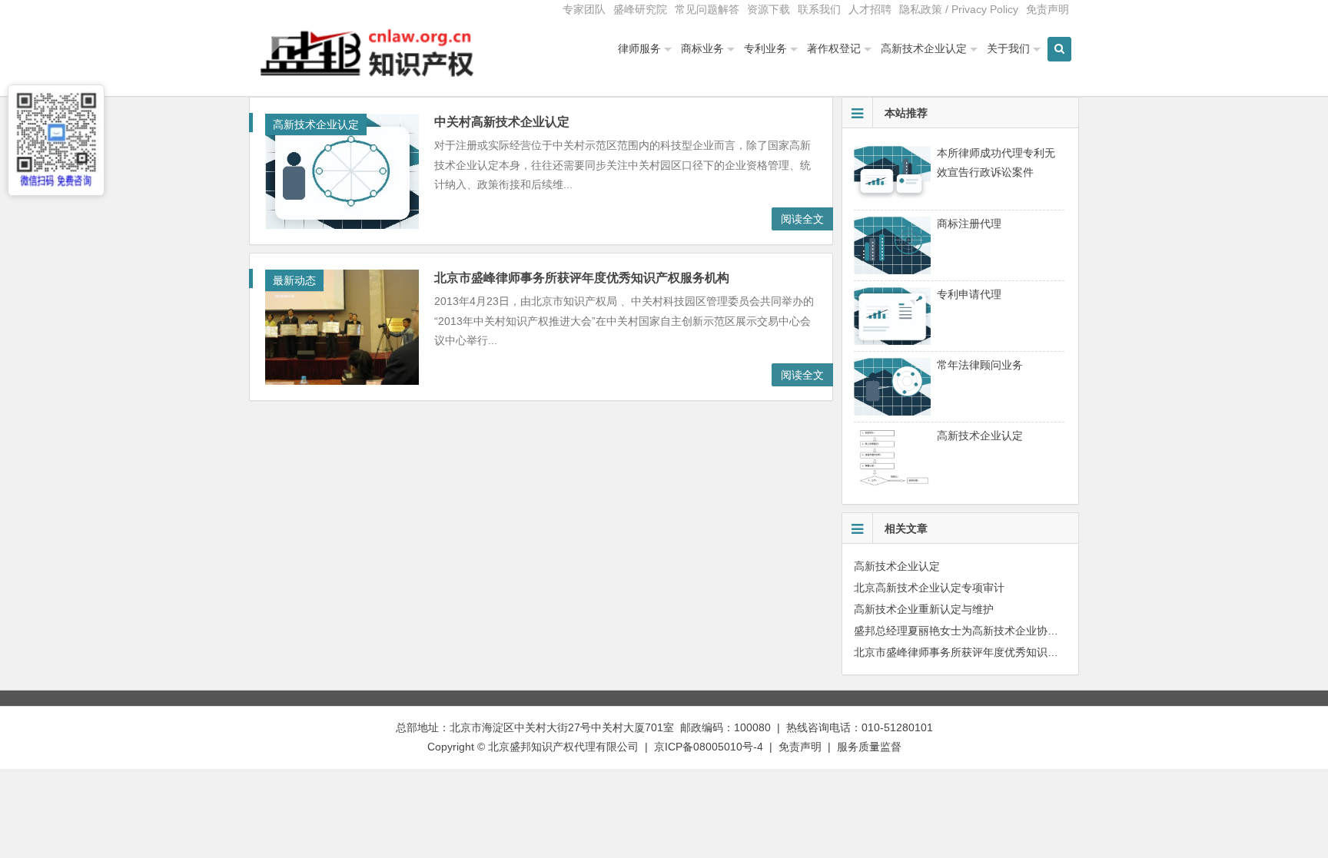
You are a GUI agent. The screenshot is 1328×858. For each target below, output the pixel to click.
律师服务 (639, 48)
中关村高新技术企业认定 (501, 121)
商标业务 (702, 48)
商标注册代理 (969, 223)
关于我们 (1008, 48)
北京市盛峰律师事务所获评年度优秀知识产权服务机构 (581, 277)
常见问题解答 (707, 9)
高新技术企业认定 (924, 48)
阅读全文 (802, 219)
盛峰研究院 (640, 9)
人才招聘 (869, 9)
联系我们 (819, 9)
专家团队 (584, 9)
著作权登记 (834, 48)
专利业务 (765, 48)
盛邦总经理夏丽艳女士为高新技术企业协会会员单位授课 (988, 630)
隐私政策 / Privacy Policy (958, 9)
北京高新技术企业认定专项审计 (929, 587)
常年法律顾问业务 (980, 365)
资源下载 (768, 9)
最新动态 (294, 280)
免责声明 (1047, 9)
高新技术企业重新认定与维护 (924, 609)
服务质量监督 (869, 746)
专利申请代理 (969, 294)
